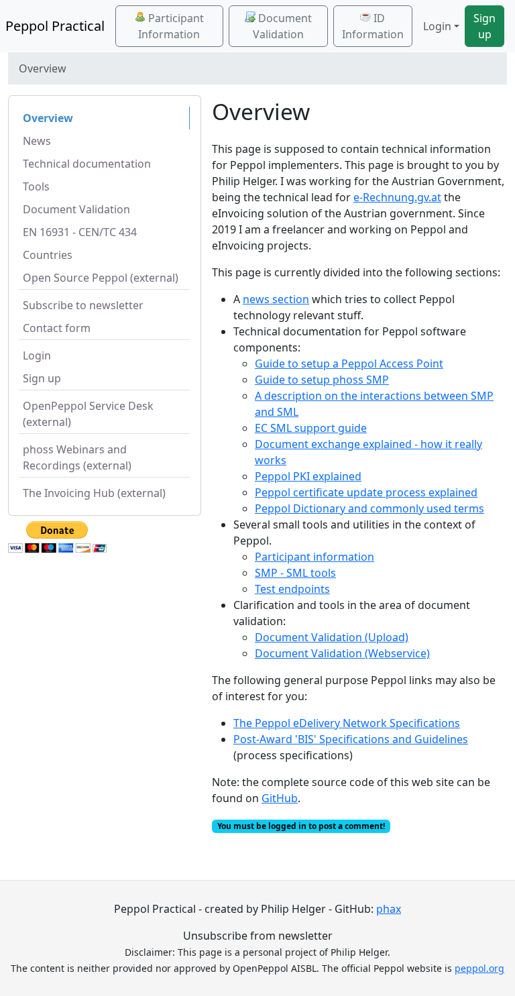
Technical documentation (87, 163)
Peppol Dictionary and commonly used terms (369, 508)
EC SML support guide (311, 428)
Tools (36, 186)
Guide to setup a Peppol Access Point (349, 363)
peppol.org (479, 968)
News (37, 140)
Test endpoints (292, 589)
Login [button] (437, 26)
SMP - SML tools (295, 572)
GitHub (280, 798)
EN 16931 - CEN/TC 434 (80, 232)
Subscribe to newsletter (83, 305)
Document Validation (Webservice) (342, 653)
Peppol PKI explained (308, 476)
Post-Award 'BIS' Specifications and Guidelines (350, 739)
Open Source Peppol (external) (100, 277)
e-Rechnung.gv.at (397, 197)
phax (388, 908)
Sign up (484, 26)
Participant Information (171, 26)
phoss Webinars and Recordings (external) (77, 457)
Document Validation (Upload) (331, 637)
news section (276, 299)
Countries (47, 254)
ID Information (373, 26)
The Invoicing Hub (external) (94, 493)
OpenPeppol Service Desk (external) (88, 413)
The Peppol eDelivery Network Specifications (346, 723)
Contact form (57, 328)
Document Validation (282, 26)
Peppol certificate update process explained (366, 492)
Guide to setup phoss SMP (322, 379)
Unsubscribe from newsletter (258, 935)
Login (37, 355)
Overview (48, 118)
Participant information (314, 556)
